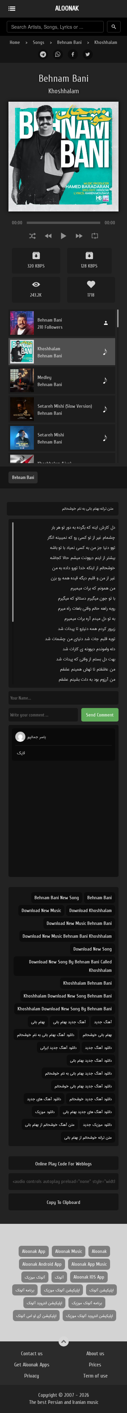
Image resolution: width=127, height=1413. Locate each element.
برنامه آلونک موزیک (87, 1303)
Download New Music (41, 910)
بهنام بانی (38, 1022)
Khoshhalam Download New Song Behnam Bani (68, 996)
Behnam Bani (69, 42)
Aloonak (99, 1251)
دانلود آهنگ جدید (98, 1047)
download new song (92, 949)
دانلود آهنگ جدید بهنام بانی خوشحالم (83, 1086)
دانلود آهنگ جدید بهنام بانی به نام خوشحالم (78, 1073)
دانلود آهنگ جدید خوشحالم (90, 1099)
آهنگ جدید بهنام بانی (69, 1022)
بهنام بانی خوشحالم (97, 1034)
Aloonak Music (68, 1251)
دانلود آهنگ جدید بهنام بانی (91, 1060)
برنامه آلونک (25, 1290)
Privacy (31, 1376)
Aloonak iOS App (88, 1277)
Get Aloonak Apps (31, 1365)
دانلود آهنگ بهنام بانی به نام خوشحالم (45, 1034)
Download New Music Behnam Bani (79, 923)
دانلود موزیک (45, 1111)
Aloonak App (33, 1251)
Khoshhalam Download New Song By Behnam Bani (65, 1009)
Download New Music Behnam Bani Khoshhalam (67, 936)
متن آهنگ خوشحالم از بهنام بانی (50, 1124)
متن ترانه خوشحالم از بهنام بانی (88, 1137)
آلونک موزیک (35, 1277)
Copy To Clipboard (63, 1202)
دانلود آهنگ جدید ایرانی (58, 1047)
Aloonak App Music (89, 1264)
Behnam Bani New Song (57, 898)
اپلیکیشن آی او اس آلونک (36, 1315)
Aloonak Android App (42, 1264)
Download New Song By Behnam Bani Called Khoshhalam (70, 966)
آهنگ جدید (103, 1022)
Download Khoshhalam (90, 910)
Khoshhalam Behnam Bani (87, 983)
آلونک (59, 1277)
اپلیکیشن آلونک (101, 1290)
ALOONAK (67, 8)
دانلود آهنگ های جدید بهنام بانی (87, 1111)
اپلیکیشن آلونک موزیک (62, 1290)
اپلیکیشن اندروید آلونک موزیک (89, 1315)
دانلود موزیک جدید (97, 1124)
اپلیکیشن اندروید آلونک (44, 1303)
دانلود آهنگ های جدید (44, 1099)
